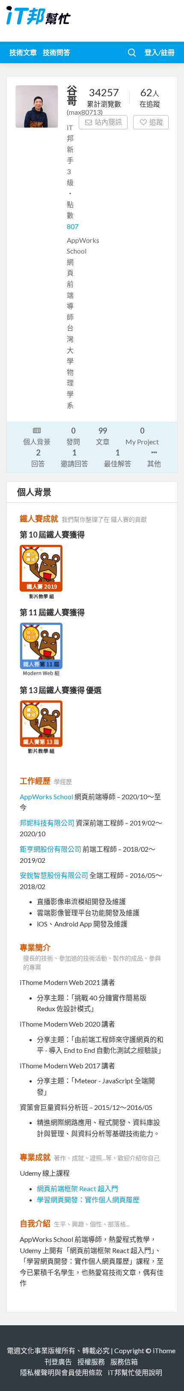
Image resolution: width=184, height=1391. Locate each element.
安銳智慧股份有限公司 (54, 875)
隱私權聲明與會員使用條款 (61, 1372)
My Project (142, 436)
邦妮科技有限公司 (47, 823)
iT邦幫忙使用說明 (135, 1372)
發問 (73, 436)
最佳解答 (117, 458)
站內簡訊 (108, 122)
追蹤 (156, 122)
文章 (103, 436)
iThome (164, 1350)
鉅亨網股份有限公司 (50, 849)
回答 (38, 458)
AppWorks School (46, 796)
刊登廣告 (58, 1361)
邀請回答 (74, 458)
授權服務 (91, 1361)
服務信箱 (124, 1361)
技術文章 (23, 52)
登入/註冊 (160, 52)
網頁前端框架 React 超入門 (77, 1188)
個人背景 (36, 441)
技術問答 (56, 52)
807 (72, 226)
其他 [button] (154, 463)
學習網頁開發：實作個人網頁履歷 (88, 1199)
